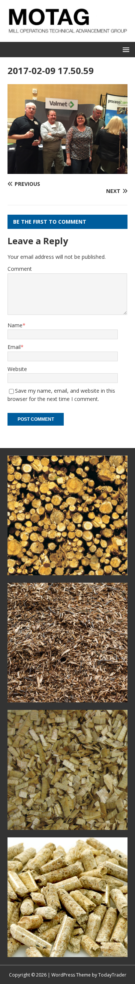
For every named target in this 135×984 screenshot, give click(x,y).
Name (15, 325)
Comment (20, 268)
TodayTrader (112, 975)
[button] (124, 49)
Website (17, 369)
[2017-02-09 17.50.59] (68, 169)
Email (14, 346)
